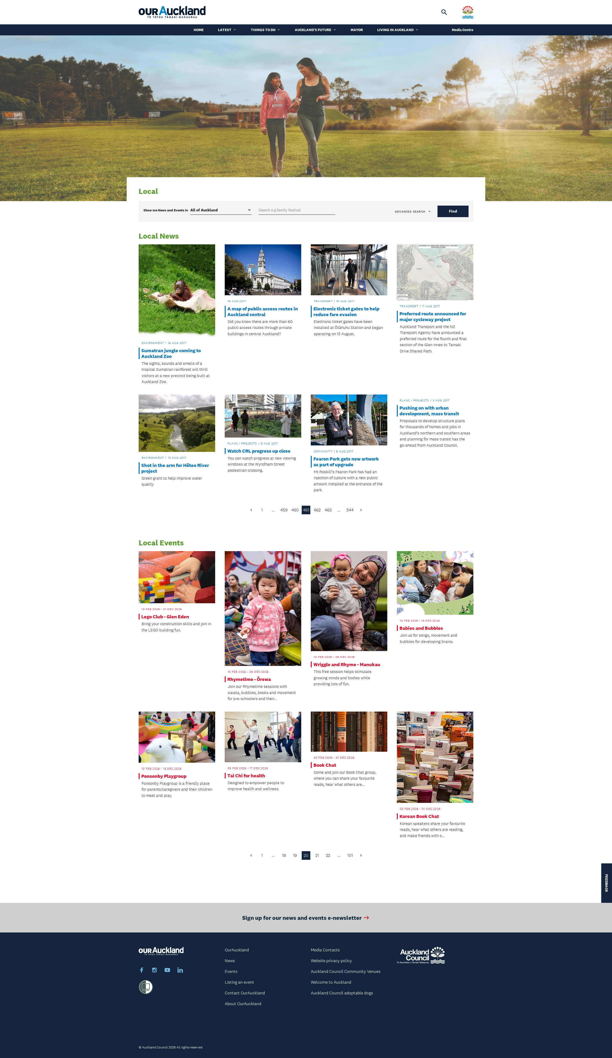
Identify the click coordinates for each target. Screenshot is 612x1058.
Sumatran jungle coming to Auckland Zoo (171, 353)
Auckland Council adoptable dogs (342, 993)
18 (284, 855)
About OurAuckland (243, 1003)
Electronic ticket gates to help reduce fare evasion (346, 311)
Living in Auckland (395, 29)
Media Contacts (325, 950)
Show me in (165, 210)
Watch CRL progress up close (258, 451)
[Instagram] (154, 970)
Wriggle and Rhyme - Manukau (346, 664)
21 (317, 855)
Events (231, 971)
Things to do (263, 29)
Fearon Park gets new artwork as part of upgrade (346, 461)
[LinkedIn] (180, 970)
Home (199, 29)
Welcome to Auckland (331, 982)
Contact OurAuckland (245, 993)
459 (284, 510)
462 (317, 510)
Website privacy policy (331, 960)
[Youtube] (167, 970)
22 (328, 855)
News (230, 960)
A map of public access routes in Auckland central (262, 311)
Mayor (357, 29)
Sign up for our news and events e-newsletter (302, 917)
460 (295, 510)
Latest (224, 29)
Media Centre (462, 29)
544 (350, 510)
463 (328, 510)
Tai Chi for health (246, 775)
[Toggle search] (444, 12)
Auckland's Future (313, 29)
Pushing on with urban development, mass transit (429, 411)
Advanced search (410, 212)
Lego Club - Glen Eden (165, 616)
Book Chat (324, 765)
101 (350, 855)
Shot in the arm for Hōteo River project (175, 468)
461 (306, 510)
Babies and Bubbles (421, 628)
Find (453, 211)
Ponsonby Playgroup (163, 776)
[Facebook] (141, 970)
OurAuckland (237, 950)
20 (306, 855)
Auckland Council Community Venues (345, 971)
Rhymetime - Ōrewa (249, 679)
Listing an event (239, 982)
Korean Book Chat (419, 816)
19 (295, 855)
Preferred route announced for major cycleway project (432, 316)
